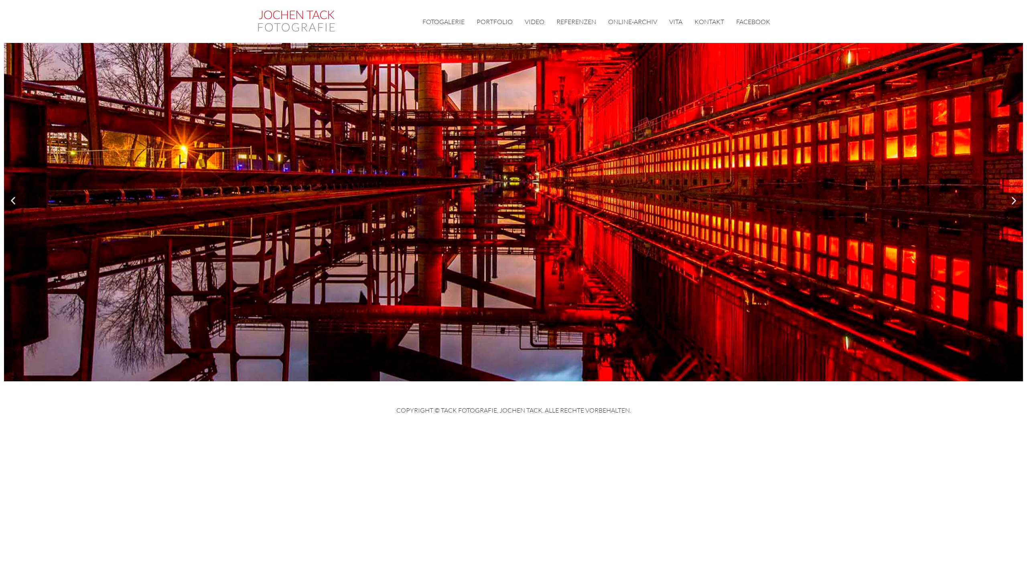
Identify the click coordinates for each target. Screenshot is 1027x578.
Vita (675, 22)
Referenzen (576, 22)
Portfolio (495, 22)
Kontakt (709, 22)
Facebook (753, 22)
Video (534, 22)
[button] (13, 201)
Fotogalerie (443, 22)
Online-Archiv (632, 22)
